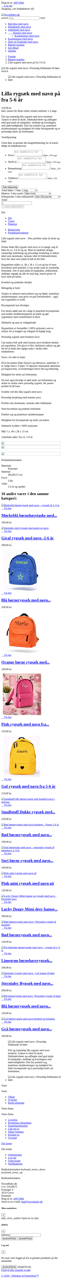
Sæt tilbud (13, 47)
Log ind (12, 1157)
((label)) (5, 1234)
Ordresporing (15, 1154)
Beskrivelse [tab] (14, 229)
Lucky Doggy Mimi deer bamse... (29, 909)
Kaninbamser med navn (27, 35)
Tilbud (11, 1096)
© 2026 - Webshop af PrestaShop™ (20, 1275)
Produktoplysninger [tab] (18, 232)
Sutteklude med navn (19, 29)
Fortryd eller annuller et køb (15, 1270)
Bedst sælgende (16, 1102)
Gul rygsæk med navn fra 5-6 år (28, 786)
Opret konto (14, 1160)
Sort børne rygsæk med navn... (27, 860)
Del (10, 218)
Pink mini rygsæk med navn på (27, 883)
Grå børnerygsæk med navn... (26, 1029)
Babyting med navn (18, 23)
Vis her (6, 508)
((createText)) (25, 1238)
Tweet (11, 221)
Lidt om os (13, 1128)
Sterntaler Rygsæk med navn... (27, 983)
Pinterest (12, 224)
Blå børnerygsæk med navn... (26, 600)
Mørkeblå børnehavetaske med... (29, 515)
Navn (11, 155)
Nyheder (12, 1099)
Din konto (6, 1143)
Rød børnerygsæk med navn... (26, 835)
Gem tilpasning (10, 187)
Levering (12, 1119)
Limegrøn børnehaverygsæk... (26, 960)
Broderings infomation (19, 1122)
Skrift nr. (12, 161)
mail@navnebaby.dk (32, 1201)
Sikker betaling (16, 1131)
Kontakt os (13, 1134)
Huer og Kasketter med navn (23, 41)
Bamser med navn (20, 32)
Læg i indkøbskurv (13, 206)
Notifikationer (15, 1163)
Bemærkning (14, 168)
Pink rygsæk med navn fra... (25, 724)
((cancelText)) (9, 1238)
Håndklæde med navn (19, 26)
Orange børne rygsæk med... (25, 662)
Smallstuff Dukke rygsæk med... (28, 812)
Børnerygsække (16, 44)
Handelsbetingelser (18, 1125)
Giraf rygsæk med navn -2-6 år (27, 538)
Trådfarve (13, 178)
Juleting (12, 50)
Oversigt (12, 1137)
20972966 (18, 2)
